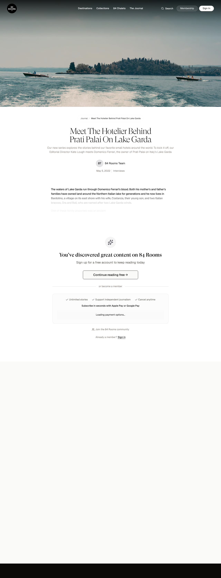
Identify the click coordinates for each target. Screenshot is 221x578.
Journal (84, 118)
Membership (187, 8)
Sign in (122, 337)
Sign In (206, 8)
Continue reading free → (110, 275)
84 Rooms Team (111, 163)
